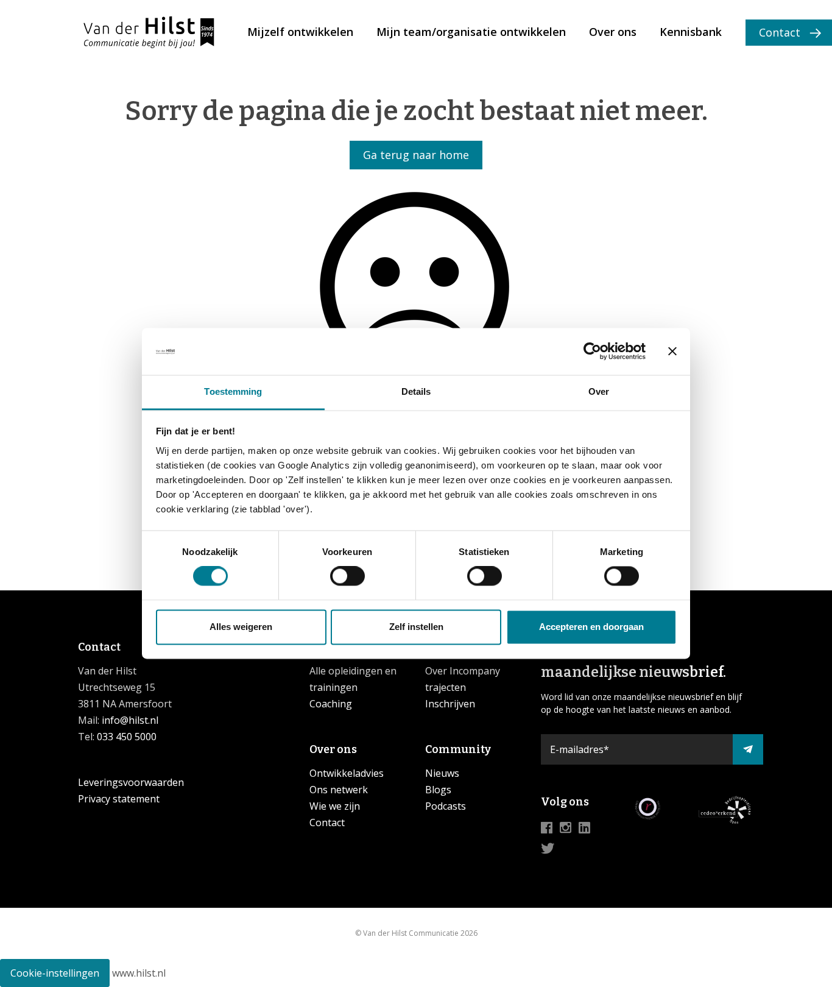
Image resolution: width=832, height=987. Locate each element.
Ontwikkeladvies (346, 773)
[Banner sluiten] (672, 351)
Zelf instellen (416, 626)
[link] (300, 32)
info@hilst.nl (128, 720)
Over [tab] (598, 391)
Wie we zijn (334, 806)
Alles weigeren (241, 626)
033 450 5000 (127, 736)
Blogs (438, 789)
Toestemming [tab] (233, 391)
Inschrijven (450, 703)
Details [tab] (416, 391)
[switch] (347, 576)
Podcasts (445, 806)
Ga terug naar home (416, 154)
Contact (779, 32)
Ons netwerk (338, 789)
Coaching (330, 703)
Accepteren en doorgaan (591, 626)
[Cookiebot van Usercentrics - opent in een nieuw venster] (592, 351)
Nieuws (442, 773)
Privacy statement (119, 798)
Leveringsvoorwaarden (131, 782)
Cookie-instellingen (54, 973)
